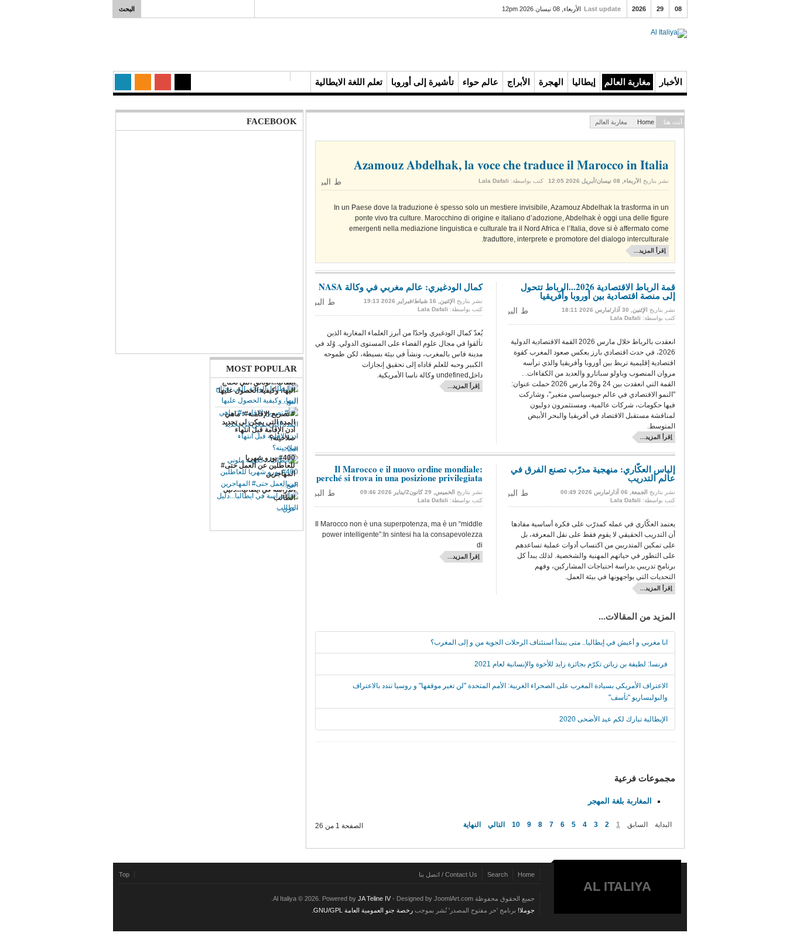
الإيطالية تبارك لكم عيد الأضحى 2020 (613, 719)
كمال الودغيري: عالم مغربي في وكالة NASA (401, 286)
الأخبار (670, 82)
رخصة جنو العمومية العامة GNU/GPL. (362, 910)
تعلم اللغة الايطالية (348, 82)
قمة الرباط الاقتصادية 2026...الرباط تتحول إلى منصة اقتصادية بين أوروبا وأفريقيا (598, 291)
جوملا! (526, 910)
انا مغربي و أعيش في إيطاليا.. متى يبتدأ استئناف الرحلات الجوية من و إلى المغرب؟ (549, 642)
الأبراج (518, 82)
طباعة (339, 181)
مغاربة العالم (627, 82)
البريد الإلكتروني (326, 181)
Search (497, 874)
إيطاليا (584, 82)
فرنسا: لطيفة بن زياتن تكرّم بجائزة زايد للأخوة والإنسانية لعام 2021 (571, 664)
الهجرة (551, 82)
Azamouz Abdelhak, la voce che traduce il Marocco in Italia (511, 164)
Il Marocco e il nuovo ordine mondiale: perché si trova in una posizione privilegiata (399, 473)
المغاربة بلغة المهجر (620, 800)
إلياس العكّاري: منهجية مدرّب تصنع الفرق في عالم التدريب (593, 473)
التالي (496, 825)
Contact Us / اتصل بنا (448, 874)
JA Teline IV (374, 898)
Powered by (172, 907)
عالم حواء (480, 82)
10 (516, 825)
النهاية (472, 825)
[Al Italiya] (622, 45)
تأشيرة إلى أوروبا (422, 82)
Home (645, 121)
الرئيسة (300, 76)
